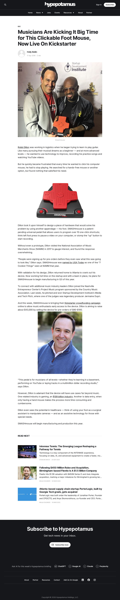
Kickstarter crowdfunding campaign (82, 303)
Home (30, 13)
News (38, 13)
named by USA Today (73, 262)
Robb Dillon (23, 147)
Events (57, 13)
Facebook (89, 580)
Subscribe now (61, 545)
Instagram (95, 580)
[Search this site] (5, 4)
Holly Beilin (32, 52)
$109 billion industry (63, 396)
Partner (89, 13)
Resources (68, 13)
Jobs (49, 13)
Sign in (98, 5)
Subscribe (110, 5)
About (80, 13)
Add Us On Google (71, 580)
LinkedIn (83, 580)
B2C (19, 26)
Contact (57, 580)
